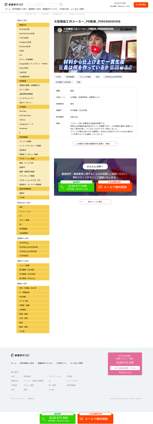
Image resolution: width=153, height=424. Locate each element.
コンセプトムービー (26, 98)
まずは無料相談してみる (125, 368)
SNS (13, 376)
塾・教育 (52, 385)
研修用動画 (23, 137)
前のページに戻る (95, 201)
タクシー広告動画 (26, 59)
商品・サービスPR (26, 163)
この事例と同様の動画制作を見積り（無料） (93, 143)
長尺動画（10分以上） (27, 278)
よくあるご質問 (77, 9)
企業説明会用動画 (26, 94)
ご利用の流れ (64, 9)
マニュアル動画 (25, 141)
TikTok (22, 120)
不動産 (69, 376)
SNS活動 (22, 296)
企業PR (22, 167)
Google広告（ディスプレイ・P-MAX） (34, 63)
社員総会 (22, 150)
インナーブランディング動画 (30, 145)
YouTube (22, 111)
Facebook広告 (24, 46)
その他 (21, 197)
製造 (21, 322)
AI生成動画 (23, 233)
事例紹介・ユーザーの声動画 (30, 184)
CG (20, 216)
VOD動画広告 (24, 76)
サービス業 (23, 301)
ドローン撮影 (24, 220)
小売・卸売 (23, 318)
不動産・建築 (24, 305)
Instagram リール (26, 124)
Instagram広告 (25, 42)
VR (20, 224)
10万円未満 (23, 255)
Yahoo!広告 (23, 68)
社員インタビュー (26, 102)
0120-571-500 (120, 3)
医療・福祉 (23, 314)
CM (20, 55)
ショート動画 (24, 265)
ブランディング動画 (26, 176)
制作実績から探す (19, 9)
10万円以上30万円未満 (28, 251)
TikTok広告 (23, 38)
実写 (21, 207)
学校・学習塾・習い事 (27, 288)
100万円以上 (24, 242)
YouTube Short (25, 115)
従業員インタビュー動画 (28, 154)
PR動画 (14, 385)
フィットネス (72, 380)
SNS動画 (22, 107)
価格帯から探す (34, 9)
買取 (25, 389)
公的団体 (22, 309)
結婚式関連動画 (25, 189)
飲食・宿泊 (23, 327)
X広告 (21, 50)
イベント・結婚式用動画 (33, 380)
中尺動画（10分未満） (27, 274)
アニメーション (25, 211)
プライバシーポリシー (18, 398)
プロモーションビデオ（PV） (30, 180)
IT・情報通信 (24, 292)
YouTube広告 (24, 29)
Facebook (23, 128)
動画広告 (22, 25)
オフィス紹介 (24, 89)
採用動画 (22, 81)
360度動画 (23, 228)
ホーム (8, 9)
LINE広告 (22, 72)
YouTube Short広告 (26, 33)
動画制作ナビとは (50, 9)
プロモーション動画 (26, 158)
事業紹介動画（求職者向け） (30, 85)
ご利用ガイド (61, 363)
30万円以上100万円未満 (28, 247)
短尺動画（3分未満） (27, 269)
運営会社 (31, 398)
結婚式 (21, 193)
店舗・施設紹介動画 (26, 171)
